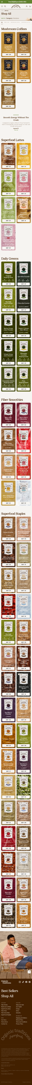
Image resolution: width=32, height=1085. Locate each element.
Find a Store (4, 1022)
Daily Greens (4, 1004)
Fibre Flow (6, 22)
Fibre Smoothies (5, 1012)
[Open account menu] (26, 6)
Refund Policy (19, 1020)
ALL (2, 22)
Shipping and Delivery (21, 1018)
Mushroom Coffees (6, 1006)
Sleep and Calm (20, 1004)
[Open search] (5, 6)
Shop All (7, 996)
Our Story (3, 1020)
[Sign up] (29, 971)
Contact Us (4, 1024)
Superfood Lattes (6, 1008)
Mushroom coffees (15, 22)
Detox (17, 1010)
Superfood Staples (6, 1014)
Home (2, 10)
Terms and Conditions (21, 1022)
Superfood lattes (25, 22)
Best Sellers (9, 991)
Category (9, 18)
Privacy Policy (19, 1024)
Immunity (18, 1012)
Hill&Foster (28, 1082)
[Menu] (2, 6)
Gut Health (19, 1006)
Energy (18, 1008)
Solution (16, 18)
